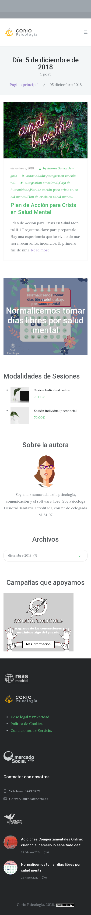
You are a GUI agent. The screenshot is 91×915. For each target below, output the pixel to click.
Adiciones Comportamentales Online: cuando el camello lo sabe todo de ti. (52, 842)
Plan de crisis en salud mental (50, 197)
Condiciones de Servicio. (31, 730)
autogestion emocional (41, 183)
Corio (45, 300)
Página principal (24, 84)
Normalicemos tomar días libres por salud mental (45, 320)
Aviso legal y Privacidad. (30, 717)
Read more (40, 250)
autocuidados (36, 176)
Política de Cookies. (26, 724)
